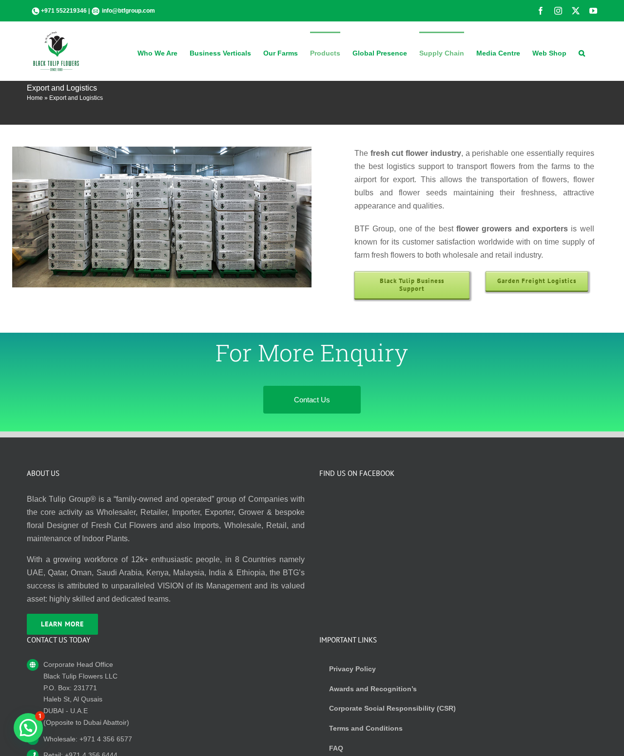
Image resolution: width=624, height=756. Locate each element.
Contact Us (312, 400)
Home (35, 97)
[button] (582, 52)
